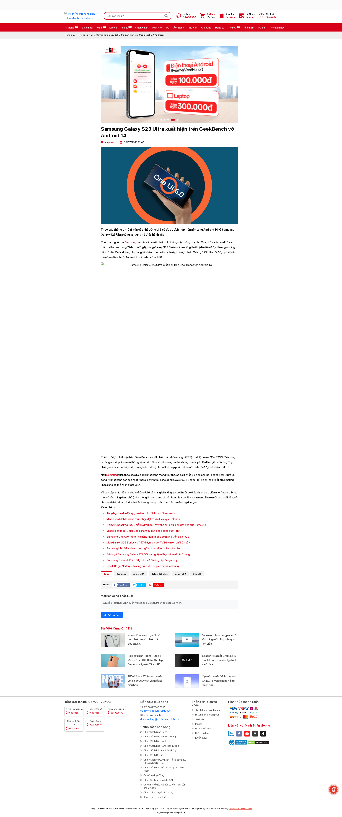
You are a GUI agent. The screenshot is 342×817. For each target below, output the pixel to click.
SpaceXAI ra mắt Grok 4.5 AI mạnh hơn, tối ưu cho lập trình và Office (219, 660)
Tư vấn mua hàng (74, 711)
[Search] (166, 15)
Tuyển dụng (95, 723)
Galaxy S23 (180, 574)
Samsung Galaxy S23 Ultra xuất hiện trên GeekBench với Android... (130, 35)
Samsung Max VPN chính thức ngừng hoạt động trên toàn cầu (143, 548)
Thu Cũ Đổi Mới (203, 728)
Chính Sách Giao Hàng (155, 731)
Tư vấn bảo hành (116, 711)
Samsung (130, 242)
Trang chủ (69, 35)
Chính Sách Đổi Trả (153, 755)
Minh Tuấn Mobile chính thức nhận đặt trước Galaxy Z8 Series (143, 519)
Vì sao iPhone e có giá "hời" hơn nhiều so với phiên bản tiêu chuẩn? (144, 639)
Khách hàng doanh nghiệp (208, 710)
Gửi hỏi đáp (113, 615)
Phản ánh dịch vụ (74, 725)
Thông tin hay (86, 35)
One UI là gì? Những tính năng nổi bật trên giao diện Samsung (143, 566)
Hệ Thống (250, 16)
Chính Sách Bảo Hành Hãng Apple (161, 745)
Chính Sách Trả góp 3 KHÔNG (159, 780)
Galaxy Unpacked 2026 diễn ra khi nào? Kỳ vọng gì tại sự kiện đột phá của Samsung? (157, 525)
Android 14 (138, 574)
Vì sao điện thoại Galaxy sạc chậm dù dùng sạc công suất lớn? (143, 530)
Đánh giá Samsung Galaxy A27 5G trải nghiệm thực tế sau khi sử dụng (148, 554)
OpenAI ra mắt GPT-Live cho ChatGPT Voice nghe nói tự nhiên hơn (219, 681)
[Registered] (238, 742)
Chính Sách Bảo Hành (155, 741)
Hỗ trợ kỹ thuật (95, 711)
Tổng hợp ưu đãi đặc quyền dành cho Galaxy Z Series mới (141, 513)
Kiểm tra (230, 16)
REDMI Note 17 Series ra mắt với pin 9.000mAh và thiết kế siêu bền (145, 681)
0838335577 (246, 808)
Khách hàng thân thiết (155, 797)
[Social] (239, 734)
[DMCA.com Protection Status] (258, 742)
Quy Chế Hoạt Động (154, 775)
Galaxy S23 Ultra (159, 574)
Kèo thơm (199, 719)
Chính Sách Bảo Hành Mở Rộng (160, 750)
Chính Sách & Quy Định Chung (160, 736)
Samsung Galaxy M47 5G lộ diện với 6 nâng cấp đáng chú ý (142, 560)
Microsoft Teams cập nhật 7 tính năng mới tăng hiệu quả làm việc (219, 639)
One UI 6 (197, 574)
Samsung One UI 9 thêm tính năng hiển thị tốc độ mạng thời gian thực (148, 536)
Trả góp (198, 723)
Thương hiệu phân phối (207, 714)
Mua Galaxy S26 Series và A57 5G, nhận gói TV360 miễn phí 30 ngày (148, 542)
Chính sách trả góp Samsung (158, 792)
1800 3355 (234, 808)
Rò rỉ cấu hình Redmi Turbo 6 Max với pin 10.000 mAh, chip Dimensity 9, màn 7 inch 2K (145, 660)
